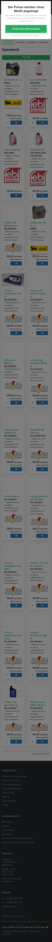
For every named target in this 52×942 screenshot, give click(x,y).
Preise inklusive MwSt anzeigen (26, 35)
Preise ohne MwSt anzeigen (26, 29)
